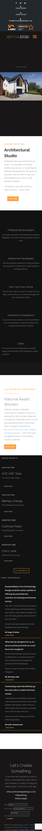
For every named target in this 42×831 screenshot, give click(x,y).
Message (7, 816)
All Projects (21, 570)
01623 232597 (21, 8)
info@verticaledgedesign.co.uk (20, 21)
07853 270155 (21, 14)
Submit (10, 819)
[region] (21, 89)
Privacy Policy (24, 830)
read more (8, 486)
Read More (10, 446)
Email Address (8, 809)
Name (6, 805)
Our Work (13, 198)
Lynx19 (15, 830)
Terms (32, 830)
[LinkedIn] (25, 3)
